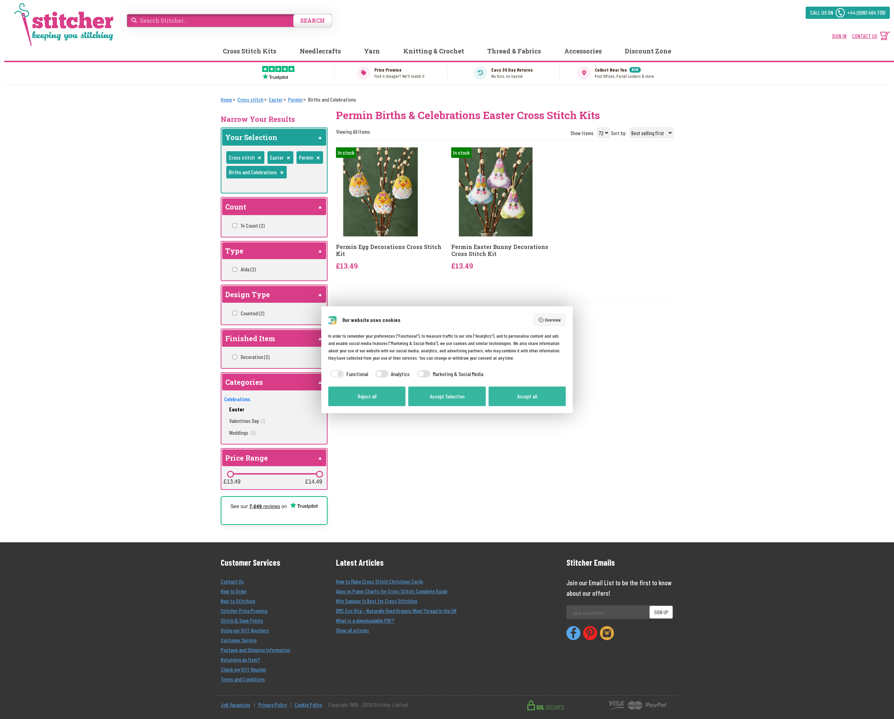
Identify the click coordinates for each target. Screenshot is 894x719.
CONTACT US (864, 35)
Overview (553, 320)
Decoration (255, 356)
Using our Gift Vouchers (245, 630)
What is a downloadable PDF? (365, 620)
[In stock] (380, 191)
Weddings (242, 432)
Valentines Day (247, 420)
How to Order (234, 591)
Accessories (583, 51)
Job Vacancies (235, 704)
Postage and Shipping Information (255, 649)
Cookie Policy (308, 704)
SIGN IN (839, 35)
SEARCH (312, 20)
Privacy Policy (272, 704)
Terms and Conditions (243, 679)
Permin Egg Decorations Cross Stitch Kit (388, 250)
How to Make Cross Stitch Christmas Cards (379, 581)
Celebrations (237, 399)
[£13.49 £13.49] (230, 474)
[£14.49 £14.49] (319, 474)
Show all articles (352, 630)
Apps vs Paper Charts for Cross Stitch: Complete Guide (391, 591)
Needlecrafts (320, 51)
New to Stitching (238, 600)
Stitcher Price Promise (244, 610)
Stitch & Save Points (242, 620)
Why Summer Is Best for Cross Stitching (376, 600)
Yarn (372, 51)
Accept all (527, 396)
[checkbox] (348, 374)
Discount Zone (648, 51)
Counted (252, 313)
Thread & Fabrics (514, 51)
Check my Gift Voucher (243, 669)
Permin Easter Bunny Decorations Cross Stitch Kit (499, 250)
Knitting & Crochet (433, 51)
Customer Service (239, 640)
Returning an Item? (240, 659)
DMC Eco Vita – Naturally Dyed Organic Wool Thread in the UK (396, 610)
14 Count (253, 225)
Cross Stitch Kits (249, 51)
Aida (248, 269)
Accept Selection (447, 396)
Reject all (367, 396)
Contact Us (232, 581)
